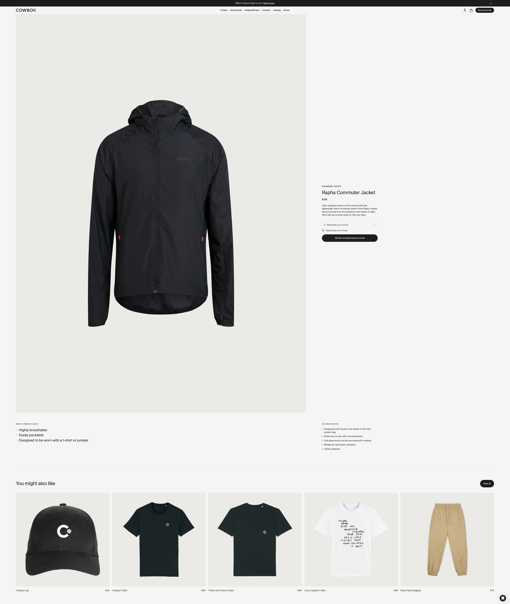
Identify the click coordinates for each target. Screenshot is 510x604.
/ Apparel (331, 186)
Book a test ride (484, 10)
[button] (503, 598)
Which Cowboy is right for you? (255, 3)
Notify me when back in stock (350, 238)
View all (487, 483)
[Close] (491, 3)
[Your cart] (471, 10)
